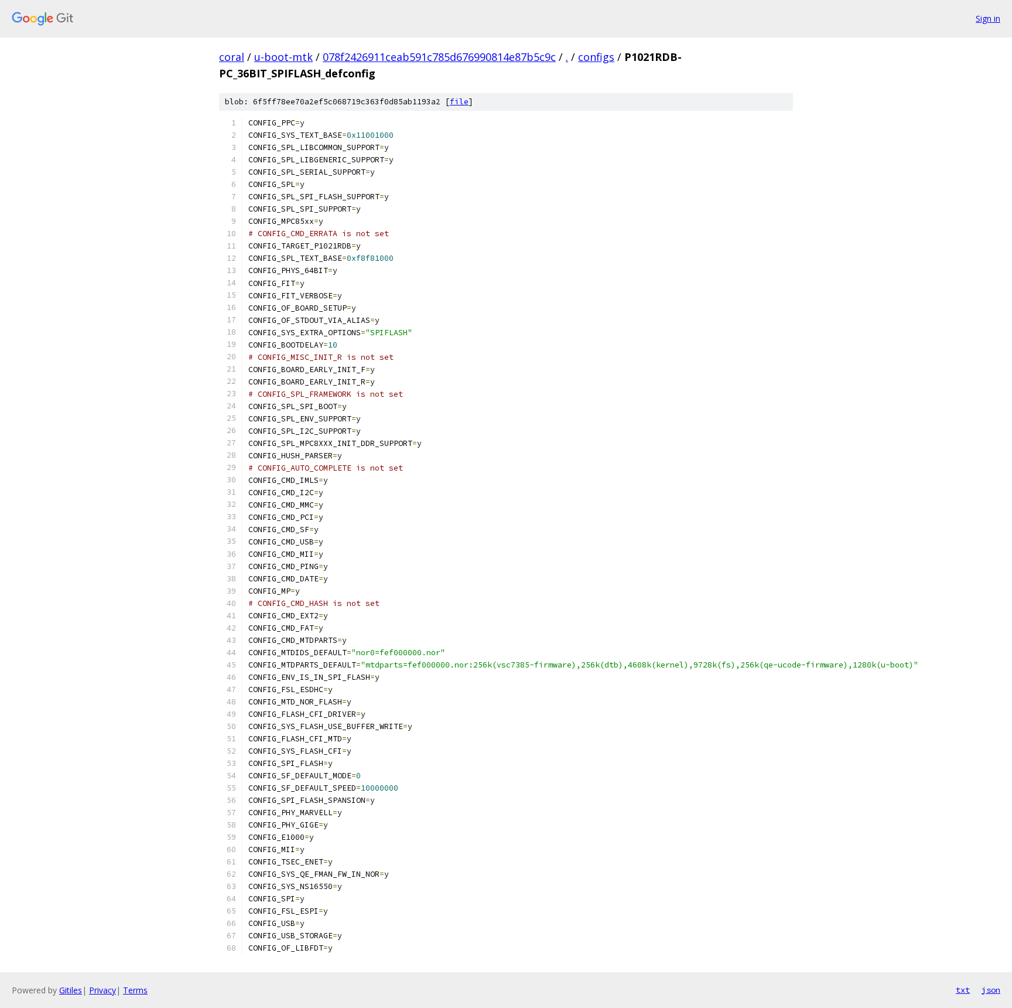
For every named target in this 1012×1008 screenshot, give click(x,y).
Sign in (988, 18)
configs (596, 57)
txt (963, 990)
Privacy (102, 990)
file (459, 102)
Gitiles (70, 990)
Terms (135, 990)
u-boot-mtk (283, 57)
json (991, 990)
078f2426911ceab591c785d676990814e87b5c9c (439, 57)
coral (231, 57)
